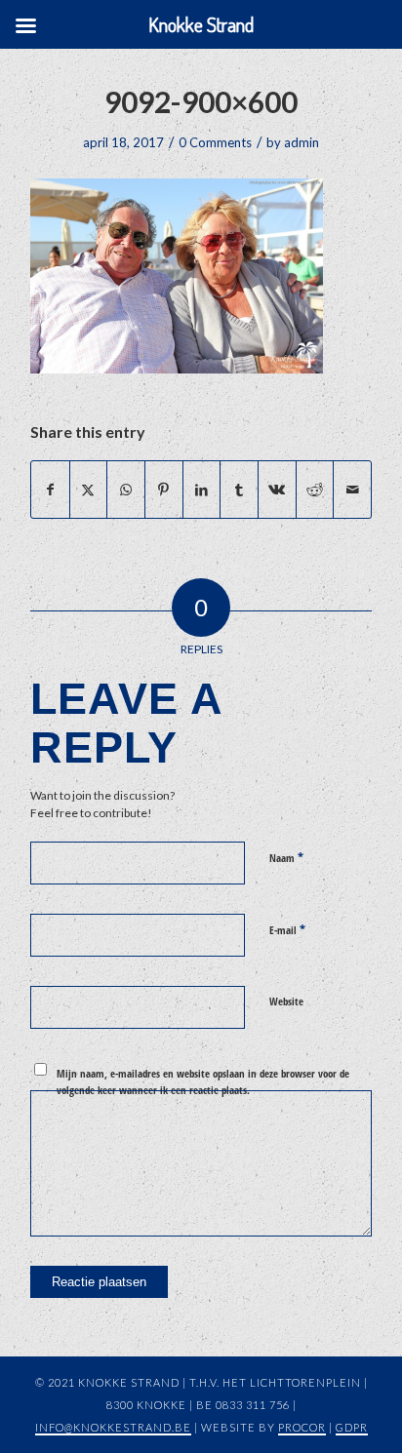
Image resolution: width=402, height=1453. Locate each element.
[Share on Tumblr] (239, 489)
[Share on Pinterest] (163, 489)
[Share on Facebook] (50, 489)
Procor (302, 1427)
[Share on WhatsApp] (125, 489)
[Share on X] (88, 489)
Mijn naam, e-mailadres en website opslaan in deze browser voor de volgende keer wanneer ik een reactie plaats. (203, 1081)
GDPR (352, 1427)
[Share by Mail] (352, 489)
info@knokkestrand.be (113, 1427)
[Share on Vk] (277, 489)
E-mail (287, 929)
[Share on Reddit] (315, 489)
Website (286, 1001)
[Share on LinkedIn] (202, 489)
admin (301, 142)
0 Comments (215, 142)
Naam (286, 857)
